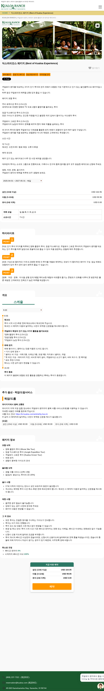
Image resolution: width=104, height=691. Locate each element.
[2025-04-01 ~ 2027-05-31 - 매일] (22, 181)
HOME (5, 13)
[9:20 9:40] (22, 310)
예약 (52, 586)
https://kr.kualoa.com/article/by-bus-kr (32, 414)
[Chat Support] (100, 686)
